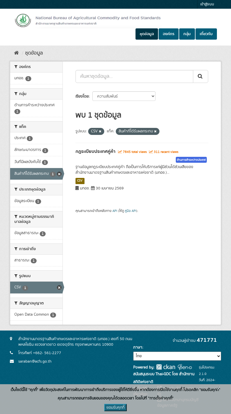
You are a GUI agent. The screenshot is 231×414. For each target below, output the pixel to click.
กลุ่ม (187, 34)
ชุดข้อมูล (147, 34)
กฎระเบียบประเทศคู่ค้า (95, 151)
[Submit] (200, 76)
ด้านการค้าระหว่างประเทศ (191, 160)
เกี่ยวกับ (206, 34)
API (114, 211)
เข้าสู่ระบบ (207, 4)
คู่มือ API (130, 211)
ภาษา (137, 347)
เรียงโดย (82, 96)
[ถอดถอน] (100, 131)
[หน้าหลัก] (16, 53)
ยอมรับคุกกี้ (115, 407)
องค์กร (168, 34)
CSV (80, 180)
